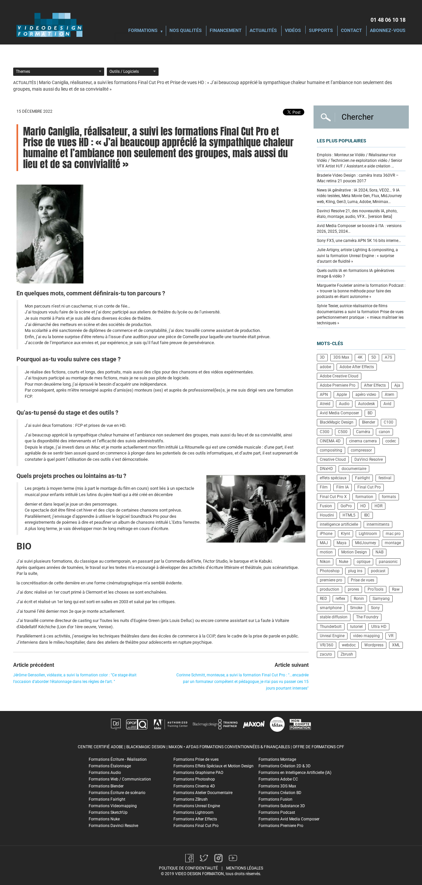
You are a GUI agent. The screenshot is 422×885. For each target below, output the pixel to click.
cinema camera (363, 441)
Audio (344, 403)
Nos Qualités (185, 30)
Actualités (263, 30)
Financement (226, 30)
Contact (351, 30)
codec (390, 441)
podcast (378, 571)
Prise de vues (362, 580)
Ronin (359, 598)
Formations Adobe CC (278, 779)
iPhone (326, 533)
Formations (143, 30)
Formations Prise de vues (196, 759)
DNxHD (326, 468)
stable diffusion (333, 617)
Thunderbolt (331, 626)
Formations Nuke (104, 819)
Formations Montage (277, 759)
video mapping (366, 636)
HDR (378, 506)
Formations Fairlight (107, 799)
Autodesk (366, 403)
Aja (397, 385)
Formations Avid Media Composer (288, 819)
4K (360, 357)
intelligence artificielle (339, 524)
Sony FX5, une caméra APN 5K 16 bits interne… (359, 240)
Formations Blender (106, 786)
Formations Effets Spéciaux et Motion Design (213, 766)
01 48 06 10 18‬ (388, 20)
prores (353, 589)
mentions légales (244, 868)
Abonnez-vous (388, 30)
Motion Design (354, 552)
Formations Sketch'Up (108, 812)
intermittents (378, 524)
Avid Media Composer (339, 413)
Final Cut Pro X (333, 496)
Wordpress (373, 645)
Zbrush (347, 654)
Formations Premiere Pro (280, 825)
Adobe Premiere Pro (337, 385)
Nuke (343, 561)
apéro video (365, 394)
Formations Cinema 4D (194, 786)
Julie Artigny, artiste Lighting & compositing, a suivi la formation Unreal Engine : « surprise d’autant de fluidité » (357, 255)
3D (322, 357)
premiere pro (331, 580)
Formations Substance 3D (281, 806)
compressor (361, 450)
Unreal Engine (332, 636)
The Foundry (367, 617)
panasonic (388, 561)
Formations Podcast (276, 812)
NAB (379, 552)
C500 (342, 431)
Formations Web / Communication (120, 779)
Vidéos (293, 30)
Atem (389, 394)
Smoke (356, 607)
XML (396, 645)
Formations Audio (105, 772)
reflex (340, 598)
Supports (321, 30)
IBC (367, 515)
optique (363, 561)
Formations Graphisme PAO (198, 772)
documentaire (354, 468)
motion (326, 552)
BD (370, 413)
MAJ (324, 543)
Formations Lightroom (193, 812)
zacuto (326, 654)
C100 (388, 422)
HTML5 (349, 515)
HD (363, 506)
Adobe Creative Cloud (339, 376)
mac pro (393, 533)
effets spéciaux (333, 478)
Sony (375, 607)
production (329, 589)
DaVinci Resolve (368, 459)
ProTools (375, 589)
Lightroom (368, 533)
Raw (396, 589)
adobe (325, 367)
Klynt (345, 533)
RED (323, 598)
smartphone (331, 607)
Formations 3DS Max (277, 786)
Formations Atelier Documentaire (202, 792)
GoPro (346, 506)
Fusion (326, 506)
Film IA (342, 487)
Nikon (325, 561)
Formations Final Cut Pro (196, 825)
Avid (387, 403)
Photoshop (330, 571)
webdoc (349, 645)
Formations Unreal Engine (196, 806)
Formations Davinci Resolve (113, 825)
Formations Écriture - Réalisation (118, 759)
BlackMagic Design (336, 422)
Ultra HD (378, 626)
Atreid (325, 403)
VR (390, 636)
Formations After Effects (195, 819)
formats (389, 496)
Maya (342, 543)
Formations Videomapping (113, 806)
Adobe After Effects (357, 367)
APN (324, 394)
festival (384, 478)
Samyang (381, 598)
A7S (388, 357)
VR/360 (326, 645)
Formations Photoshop (194, 779)
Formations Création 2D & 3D (284, 766)
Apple (342, 394)
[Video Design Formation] (49, 25)
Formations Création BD (279, 792)
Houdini (327, 515)
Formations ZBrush (190, 799)
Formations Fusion (275, 799)
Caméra (363, 431)
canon (384, 431)
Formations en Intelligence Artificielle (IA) (294, 772)
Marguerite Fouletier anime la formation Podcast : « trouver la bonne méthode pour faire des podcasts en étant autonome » (361, 291)
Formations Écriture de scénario (117, 792)
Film (324, 487)
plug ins (355, 571)
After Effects (375, 385)
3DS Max (341, 357)
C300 (324, 431)
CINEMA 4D (330, 441)
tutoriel (356, 626)
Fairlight (362, 478)
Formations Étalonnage (110, 766)
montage (393, 543)
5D (373, 357)
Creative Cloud (333, 459)
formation (364, 496)
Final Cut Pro (369, 487)
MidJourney (365, 543)
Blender (368, 422)
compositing (331, 450)
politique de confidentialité (188, 868)
